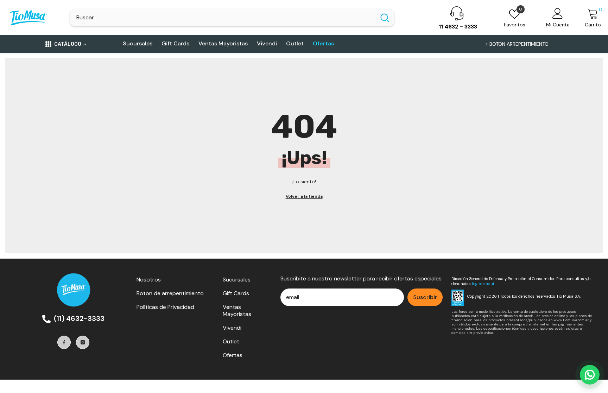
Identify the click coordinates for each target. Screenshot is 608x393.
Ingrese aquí (483, 283)
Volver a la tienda (304, 196)
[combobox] (223, 17)
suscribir (425, 297)
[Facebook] (64, 342)
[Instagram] (82, 342)
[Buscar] (232, 17)
